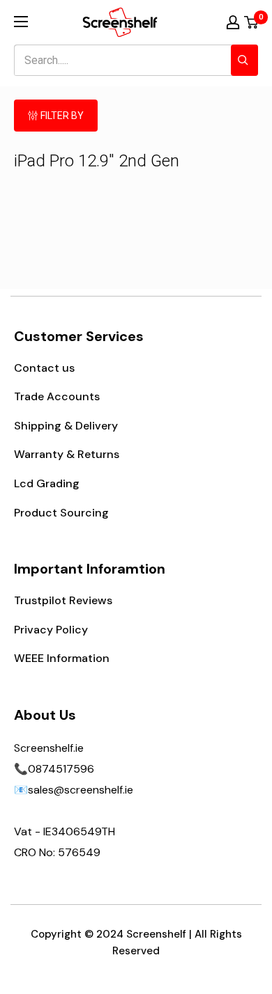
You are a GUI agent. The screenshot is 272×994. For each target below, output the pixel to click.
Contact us (44, 368)
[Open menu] (21, 21)
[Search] (244, 60)
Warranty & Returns (66, 454)
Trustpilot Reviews (63, 600)
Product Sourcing (61, 512)
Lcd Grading (47, 483)
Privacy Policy (51, 629)
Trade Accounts (57, 396)
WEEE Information (61, 658)
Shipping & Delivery (66, 425)
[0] (251, 22)
